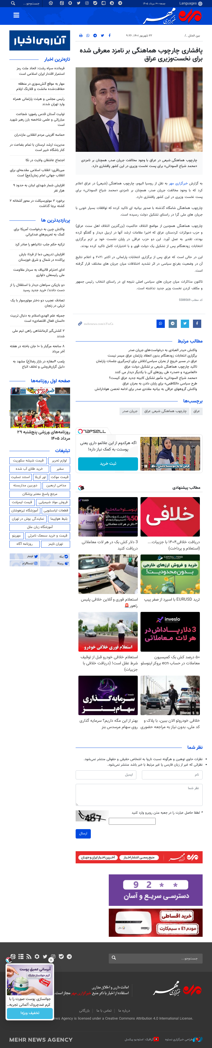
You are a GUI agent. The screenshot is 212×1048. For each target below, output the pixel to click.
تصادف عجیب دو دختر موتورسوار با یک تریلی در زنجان (37, 303)
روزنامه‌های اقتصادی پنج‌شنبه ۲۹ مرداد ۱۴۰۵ (42, 435)
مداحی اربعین (56, 485)
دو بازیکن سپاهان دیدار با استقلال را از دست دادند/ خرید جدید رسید (37, 287)
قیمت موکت (59, 477)
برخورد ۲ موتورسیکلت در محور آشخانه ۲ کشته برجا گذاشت (37, 203)
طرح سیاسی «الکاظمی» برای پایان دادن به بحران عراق (160, 383)
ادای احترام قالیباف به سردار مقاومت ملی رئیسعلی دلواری (39, 272)
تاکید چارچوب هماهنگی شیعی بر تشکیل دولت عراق (160, 367)
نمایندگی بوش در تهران (28, 519)
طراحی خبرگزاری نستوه (179, 1039)
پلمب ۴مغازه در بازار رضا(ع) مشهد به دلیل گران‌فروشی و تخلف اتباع (39, 364)
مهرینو (16, 535)
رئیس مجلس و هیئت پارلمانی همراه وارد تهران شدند (39, 101)
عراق (197, 411)
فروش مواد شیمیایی (53, 502)
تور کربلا (40, 477)
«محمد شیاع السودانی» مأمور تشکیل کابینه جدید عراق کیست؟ (153, 378)
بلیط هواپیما (59, 519)
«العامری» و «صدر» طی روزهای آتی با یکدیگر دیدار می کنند (156, 372)
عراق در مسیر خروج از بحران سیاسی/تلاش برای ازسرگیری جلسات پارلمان (146, 361)
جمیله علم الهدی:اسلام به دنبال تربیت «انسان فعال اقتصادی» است (37, 318)
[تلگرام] (69, 957)
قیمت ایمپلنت (22, 502)
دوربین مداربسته (25, 485)
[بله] (61, 957)
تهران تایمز (55, 544)
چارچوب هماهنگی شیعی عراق (165, 411)
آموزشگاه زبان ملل (40, 527)
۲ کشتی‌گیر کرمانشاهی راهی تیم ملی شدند (38, 333)
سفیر (60, 469)
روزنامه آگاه (25, 544)
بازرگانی (84, 1010)
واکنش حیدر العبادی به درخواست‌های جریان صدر (162, 350)
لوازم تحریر (59, 460)
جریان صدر (129, 411)
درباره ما (124, 1010)
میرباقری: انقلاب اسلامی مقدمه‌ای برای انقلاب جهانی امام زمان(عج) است (37, 173)
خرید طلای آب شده (29, 469)
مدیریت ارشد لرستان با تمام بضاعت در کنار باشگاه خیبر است (37, 147)
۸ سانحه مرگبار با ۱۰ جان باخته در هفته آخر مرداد (37, 349)
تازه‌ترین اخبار (57, 59)
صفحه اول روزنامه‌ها (50, 381)
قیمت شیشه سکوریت (28, 460)
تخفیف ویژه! (29, 1013)
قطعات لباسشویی (56, 510)
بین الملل (194, 35)
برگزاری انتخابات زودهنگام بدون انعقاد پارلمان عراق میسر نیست (152, 356)
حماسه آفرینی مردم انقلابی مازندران (39, 135)
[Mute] (153, 466)
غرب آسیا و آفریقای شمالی (166, 35)
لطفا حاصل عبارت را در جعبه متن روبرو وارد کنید (167, 813)
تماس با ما (104, 1010)
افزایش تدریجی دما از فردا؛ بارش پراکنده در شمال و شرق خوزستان (41, 257)
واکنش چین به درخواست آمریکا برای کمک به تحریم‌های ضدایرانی (39, 232)
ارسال (83, 833)
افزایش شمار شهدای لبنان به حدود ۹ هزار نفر (39, 188)
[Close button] (51, 960)
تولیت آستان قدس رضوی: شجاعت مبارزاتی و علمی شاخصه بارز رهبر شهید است (37, 120)
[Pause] (145, 466)
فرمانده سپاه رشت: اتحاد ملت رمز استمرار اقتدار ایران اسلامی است (41, 71)
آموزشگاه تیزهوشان (24, 510)
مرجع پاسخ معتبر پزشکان (39, 494)
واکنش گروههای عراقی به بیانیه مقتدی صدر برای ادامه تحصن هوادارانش (146, 389)
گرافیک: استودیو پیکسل (139, 1039)
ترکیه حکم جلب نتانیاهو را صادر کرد (40, 244)
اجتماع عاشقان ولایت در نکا (45, 160)
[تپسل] (80, 431)
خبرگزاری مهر (178, 183)
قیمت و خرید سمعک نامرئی (47, 535)
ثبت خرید (108, 463)
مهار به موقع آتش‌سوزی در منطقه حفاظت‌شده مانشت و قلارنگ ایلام (40, 86)
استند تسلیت (20, 477)
